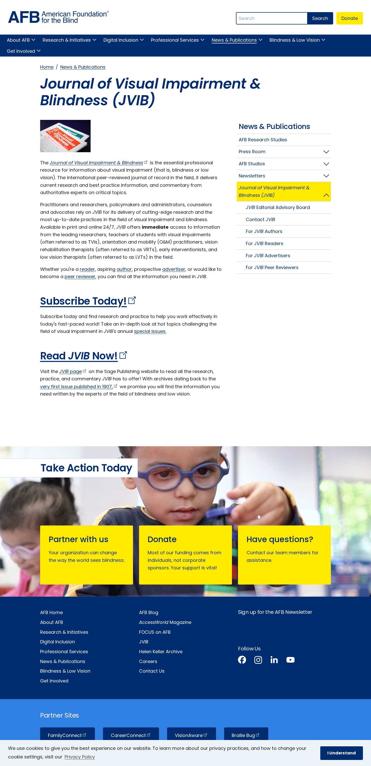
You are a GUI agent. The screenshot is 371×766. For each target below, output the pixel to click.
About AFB (18, 40)
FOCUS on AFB (155, 632)
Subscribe (83, 301)
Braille (243, 735)
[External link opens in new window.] (242, 661)
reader (87, 269)
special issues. (150, 331)
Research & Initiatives (67, 40)
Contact (260, 219)
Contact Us (152, 671)
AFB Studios (252, 164)
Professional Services (175, 40)
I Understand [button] (341, 753)
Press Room (252, 151)
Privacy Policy (80, 757)
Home (47, 67)
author (124, 269)
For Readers (264, 243)
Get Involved (21, 51)
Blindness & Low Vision (295, 40)
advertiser (173, 269)
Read (79, 356)
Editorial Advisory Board (278, 207)
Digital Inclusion (120, 40)
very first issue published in (76, 386)
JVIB (143, 642)
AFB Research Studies (263, 140)
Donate (349, 18)
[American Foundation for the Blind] (58, 18)
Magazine (165, 622)
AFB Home (51, 612)
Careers (148, 661)
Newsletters (252, 176)
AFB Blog (148, 612)
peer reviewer (80, 276)
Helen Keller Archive (160, 651)
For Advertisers (268, 255)
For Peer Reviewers (272, 267)
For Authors (264, 231)
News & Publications (234, 40)
